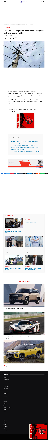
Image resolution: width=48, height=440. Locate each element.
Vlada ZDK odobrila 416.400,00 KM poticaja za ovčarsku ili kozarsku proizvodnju (33, 269)
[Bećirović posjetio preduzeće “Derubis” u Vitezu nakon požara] (14, 241)
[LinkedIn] (5, 87)
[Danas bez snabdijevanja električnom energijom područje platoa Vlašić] (24, 54)
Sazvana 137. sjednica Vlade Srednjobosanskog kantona (13, 232)
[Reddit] (5, 89)
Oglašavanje (5, 426)
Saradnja (5, 424)
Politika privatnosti (7, 430)
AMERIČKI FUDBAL (7, 407)
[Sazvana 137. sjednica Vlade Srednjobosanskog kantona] (14, 223)
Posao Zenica (6, 388)
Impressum (5, 420)
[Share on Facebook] (8, 38)
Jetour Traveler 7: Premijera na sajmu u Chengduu (14, 308)
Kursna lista (5, 381)
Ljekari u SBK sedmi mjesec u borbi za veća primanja (32, 250)
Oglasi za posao (6, 379)
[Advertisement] (24, 14)
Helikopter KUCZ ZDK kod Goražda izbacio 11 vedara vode (13, 269)
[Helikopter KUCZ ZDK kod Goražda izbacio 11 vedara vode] (14, 260)
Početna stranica (6, 24)
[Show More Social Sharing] (16, 38)
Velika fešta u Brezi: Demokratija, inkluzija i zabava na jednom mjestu (25, 151)
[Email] (5, 81)
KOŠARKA (5, 399)
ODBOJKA (5, 405)
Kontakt (5, 422)
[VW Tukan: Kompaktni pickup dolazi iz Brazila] (24, 352)
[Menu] (5, 2)
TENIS (5, 398)
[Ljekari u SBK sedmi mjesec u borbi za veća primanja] (34, 241)
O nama (5, 418)
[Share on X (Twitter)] (10, 38)
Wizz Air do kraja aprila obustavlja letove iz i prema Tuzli (23, 145)
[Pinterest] (5, 79)
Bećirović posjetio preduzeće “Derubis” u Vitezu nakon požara (13, 250)
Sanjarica (5, 382)
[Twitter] (5, 76)
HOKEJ (5, 403)
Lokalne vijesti (7, 27)
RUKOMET (5, 401)
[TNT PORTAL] (24, 2)
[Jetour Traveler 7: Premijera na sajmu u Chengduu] (24, 295)
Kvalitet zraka (6, 386)
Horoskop (5, 384)
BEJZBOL (5, 409)
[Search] (41, 2)
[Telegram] (5, 92)
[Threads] (5, 97)
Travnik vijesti (7, 229)
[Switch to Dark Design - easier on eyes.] (43, 1)
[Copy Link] (12, 38)
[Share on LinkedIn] (14, 38)
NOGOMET (6, 396)
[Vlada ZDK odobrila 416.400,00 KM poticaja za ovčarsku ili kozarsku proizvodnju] (34, 260)
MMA (5, 411)
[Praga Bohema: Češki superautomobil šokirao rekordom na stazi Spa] (24, 323)
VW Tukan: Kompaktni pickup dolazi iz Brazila (14, 365)
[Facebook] (5, 73)
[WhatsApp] (5, 95)
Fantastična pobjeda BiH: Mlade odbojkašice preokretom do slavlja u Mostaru (32, 221)
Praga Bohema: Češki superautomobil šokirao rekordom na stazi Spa (18, 336)
